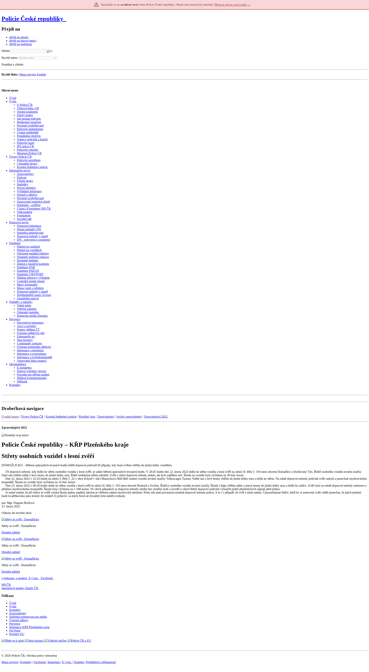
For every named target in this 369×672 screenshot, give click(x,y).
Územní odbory (18, 620)
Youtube (79, 662)
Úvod (12, 603)
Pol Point (14, 630)
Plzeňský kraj (87, 416)
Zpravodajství (105, 416)
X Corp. (33, 578)
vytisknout (8, 578)
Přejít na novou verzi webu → (232, 4)
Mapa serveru (27, 74)
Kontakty (15, 609)
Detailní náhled (11, 532)
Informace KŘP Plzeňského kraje (29, 627)
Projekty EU (16, 634)
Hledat (6, 50)
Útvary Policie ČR (32, 416)
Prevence (14, 623)
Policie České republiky (32, 18)
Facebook (47, 578)
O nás (12, 606)
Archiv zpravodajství (129, 416)
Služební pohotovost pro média (28, 616)
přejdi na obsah (18, 37)
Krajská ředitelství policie (61, 416)
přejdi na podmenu (20, 44)
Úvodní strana (10, 416)
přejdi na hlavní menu (22, 40)
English (41, 74)
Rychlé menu (9, 57)
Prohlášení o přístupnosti (101, 662)
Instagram (54, 662)
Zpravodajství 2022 (156, 416)
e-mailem (21, 578)
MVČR (6, 584)
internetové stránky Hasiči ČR (20, 588)
